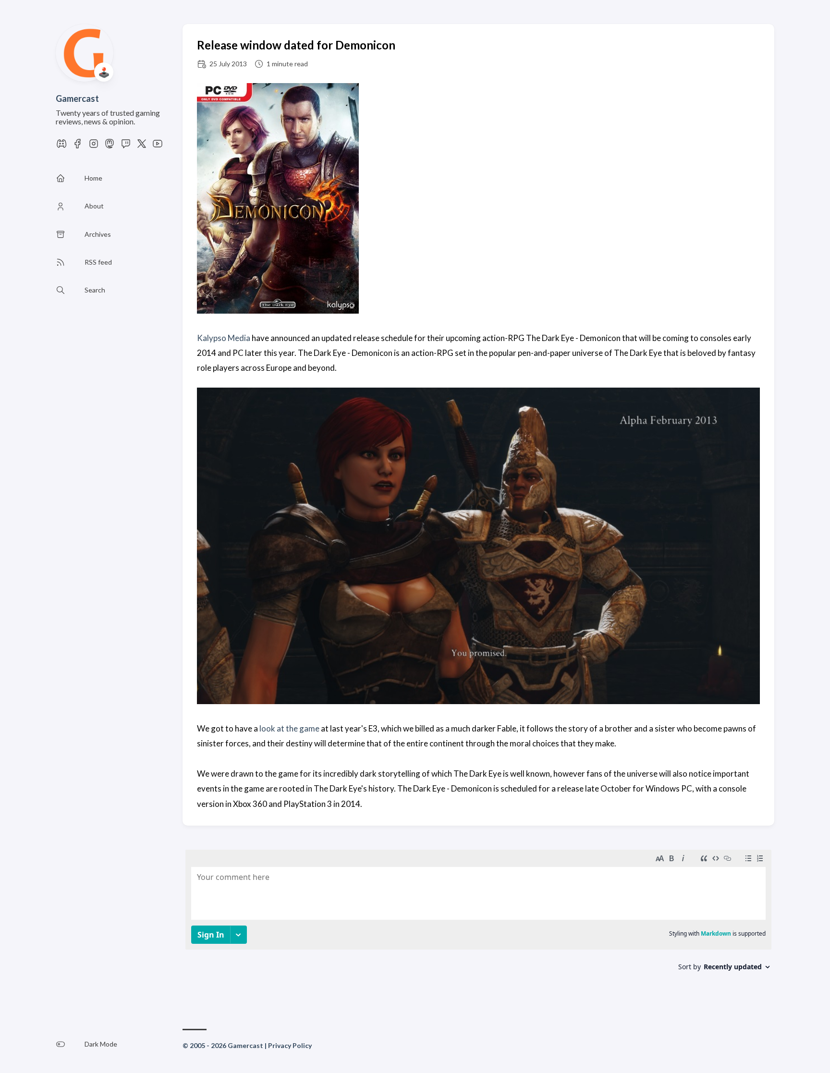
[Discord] (61, 146)
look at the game (289, 728)
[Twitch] (126, 146)
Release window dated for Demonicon (296, 45)
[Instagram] (93, 146)
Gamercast (77, 98)
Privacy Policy (290, 1045)
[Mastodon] (109, 146)
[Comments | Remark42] (478, 921)
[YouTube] (157, 146)
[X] (141, 146)
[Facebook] (77, 146)
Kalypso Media (223, 338)
